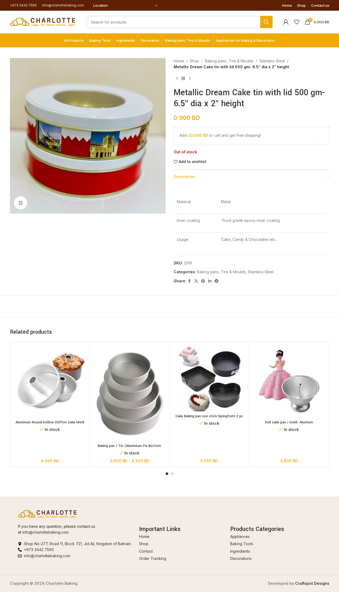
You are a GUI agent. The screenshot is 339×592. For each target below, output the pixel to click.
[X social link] (196, 281)
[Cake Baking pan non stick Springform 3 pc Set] (209, 378)
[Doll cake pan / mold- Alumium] (289, 382)
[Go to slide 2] (172, 473)
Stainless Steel (272, 61)
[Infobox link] (23, 5)
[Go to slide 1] (167, 473)
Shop (194, 61)
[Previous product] (177, 78)
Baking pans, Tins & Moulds (229, 61)
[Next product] (190, 78)
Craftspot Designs (312, 583)
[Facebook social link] (189, 281)
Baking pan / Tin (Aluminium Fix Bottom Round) (129, 448)
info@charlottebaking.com (45, 532)
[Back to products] (183, 78)
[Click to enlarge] (20, 203)
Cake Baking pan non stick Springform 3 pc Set (209, 419)
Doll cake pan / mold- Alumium (289, 422)
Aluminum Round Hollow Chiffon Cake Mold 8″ (50, 425)
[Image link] (47, 513)
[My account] (286, 22)
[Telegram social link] (216, 281)
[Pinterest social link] (203, 281)
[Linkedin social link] (210, 281)
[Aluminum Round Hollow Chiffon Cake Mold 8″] (50, 382)
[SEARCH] (266, 22)
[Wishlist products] (296, 22)
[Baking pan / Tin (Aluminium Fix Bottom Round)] (129, 393)
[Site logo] (43, 21)
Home (179, 61)
